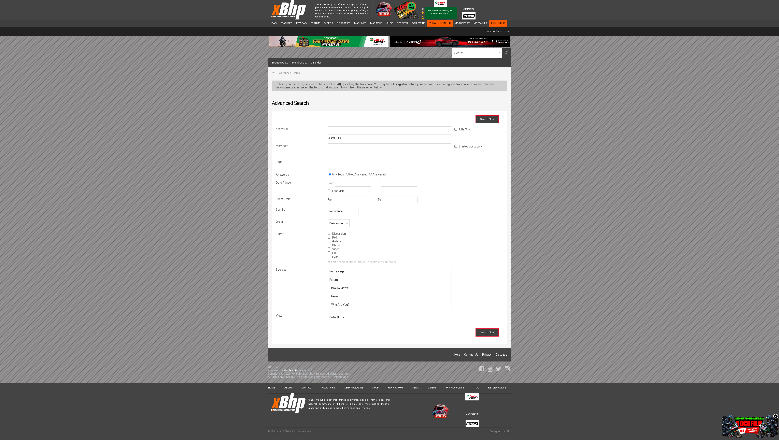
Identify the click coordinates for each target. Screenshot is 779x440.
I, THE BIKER (498, 23)
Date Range (283, 182)
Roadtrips (343, 23)
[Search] (506, 53)
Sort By (280, 209)
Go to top (501, 354)
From (331, 183)
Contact (307, 387)
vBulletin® (290, 370)
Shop (389, 23)
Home (271, 387)
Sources (281, 269)
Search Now (487, 119)
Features (286, 23)
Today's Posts (280, 62)
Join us (334, 16)
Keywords (282, 128)
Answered (282, 174)
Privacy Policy (454, 387)
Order (279, 221)
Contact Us (471, 354)
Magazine (376, 23)
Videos (328, 23)
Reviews (301, 23)
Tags (279, 162)
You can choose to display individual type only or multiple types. (362, 261)
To (379, 183)
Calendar (316, 62)
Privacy (487, 354)
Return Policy (497, 387)
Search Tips (334, 138)
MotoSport (462, 23)
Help (457, 354)
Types (280, 233)
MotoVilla (480, 23)
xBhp (508, 431)
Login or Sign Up (496, 31)
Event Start (283, 199)
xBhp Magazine (353, 387)
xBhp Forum (395, 387)
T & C (476, 387)
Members (282, 145)
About (288, 387)
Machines (360, 23)
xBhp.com (276, 431)
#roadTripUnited (440, 23)
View (279, 315)
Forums (315, 23)
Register (402, 23)
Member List (299, 62)
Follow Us (418, 23)
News (273, 23)
